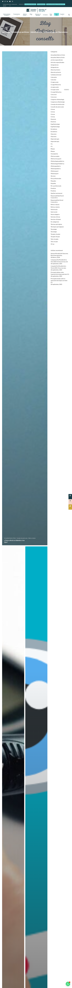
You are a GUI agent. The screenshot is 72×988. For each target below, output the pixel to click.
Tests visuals (54, 241)
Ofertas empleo (55, 156)
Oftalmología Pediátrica (57, 163)
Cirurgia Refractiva (56, 92)
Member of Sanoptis (38, 15)
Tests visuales (54, 239)
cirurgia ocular (55, 87)
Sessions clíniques (56, 219)
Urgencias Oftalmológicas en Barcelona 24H (55, 4)
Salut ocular (54, 212)
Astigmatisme (54, 65)
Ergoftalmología (55, 124)
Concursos (54, 94)
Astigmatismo (55, 67)
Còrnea (53, 114)
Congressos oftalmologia (58, 102)
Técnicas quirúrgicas (56, 224)
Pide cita (51, 15)
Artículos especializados (57, 62)
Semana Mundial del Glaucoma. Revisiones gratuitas (59, 254)
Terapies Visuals (55, 236)
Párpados (53, 181)
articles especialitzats (57, 60)
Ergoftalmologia (55, 126)
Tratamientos (16, 14)
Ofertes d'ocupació (56, 158)
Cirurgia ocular (60, 89)
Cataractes (54, 77)
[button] (68, 984)
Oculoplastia (54, 154)
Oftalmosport (54, 171)
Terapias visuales (55, 234)
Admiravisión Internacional (30, 4)
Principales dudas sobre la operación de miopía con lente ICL (59, 280)
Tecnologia (54, 229)
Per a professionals (56, 186)
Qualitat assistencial (56, 193)
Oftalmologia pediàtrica (57, 161)
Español (62, 14)
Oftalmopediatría (56, 166)
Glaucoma (53, 134)
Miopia (53, 151)
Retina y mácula (32, 538)
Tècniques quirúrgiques (57, 227)
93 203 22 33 (21, 4)
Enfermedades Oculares (6, 15)
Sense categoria (55, 214)
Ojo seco (53, 176)
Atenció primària (55, 70)
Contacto (45, 14)
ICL (52, 144)
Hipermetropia (55, 139)
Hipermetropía (55, 141)
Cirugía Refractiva (56, 84)
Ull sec (52, 244)
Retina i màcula (55, 204)
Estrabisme (54, 129)
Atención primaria (56, 72)
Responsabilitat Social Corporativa (57, 201)
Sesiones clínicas (55, 217)
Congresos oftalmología (57, 99)
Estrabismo (54, 131)
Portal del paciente (41, 4)
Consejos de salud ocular (22, 538)
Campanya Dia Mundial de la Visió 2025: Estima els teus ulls (59, 260)
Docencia (53, 119)
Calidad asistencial (56, 75)
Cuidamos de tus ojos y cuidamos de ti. (10, 4)
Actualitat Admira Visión (58, 57)
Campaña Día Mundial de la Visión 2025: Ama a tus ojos (58, 267)
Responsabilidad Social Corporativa (57, 196)
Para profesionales (56, 178)
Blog (31, 14)
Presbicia (53, 188)
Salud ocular (54, 209)
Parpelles (53, 183)
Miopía (53, 149)
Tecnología (54, 231)
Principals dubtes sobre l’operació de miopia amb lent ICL (60, 273)
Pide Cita (56, 15)
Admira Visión (25, 15)
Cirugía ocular (55, 82)
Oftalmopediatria (56, 168)
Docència (53, 121)
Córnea (53, 109)
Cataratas (53, 79)
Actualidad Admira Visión (10, 538)
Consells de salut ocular (57, 107)
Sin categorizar (55, 222)
